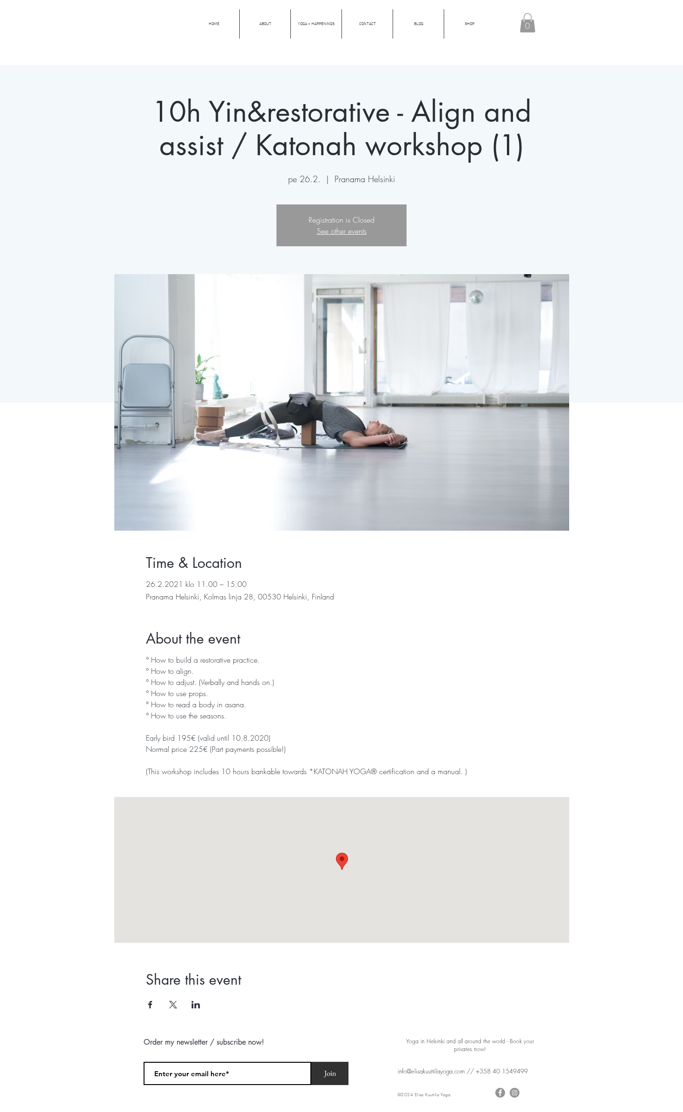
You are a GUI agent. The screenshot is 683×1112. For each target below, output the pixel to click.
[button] (527, 23)
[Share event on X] (173, 1004)
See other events (342, 231)
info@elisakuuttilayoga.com (431, 1071)
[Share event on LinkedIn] (195, 1004)
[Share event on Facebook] (150, 1004)
